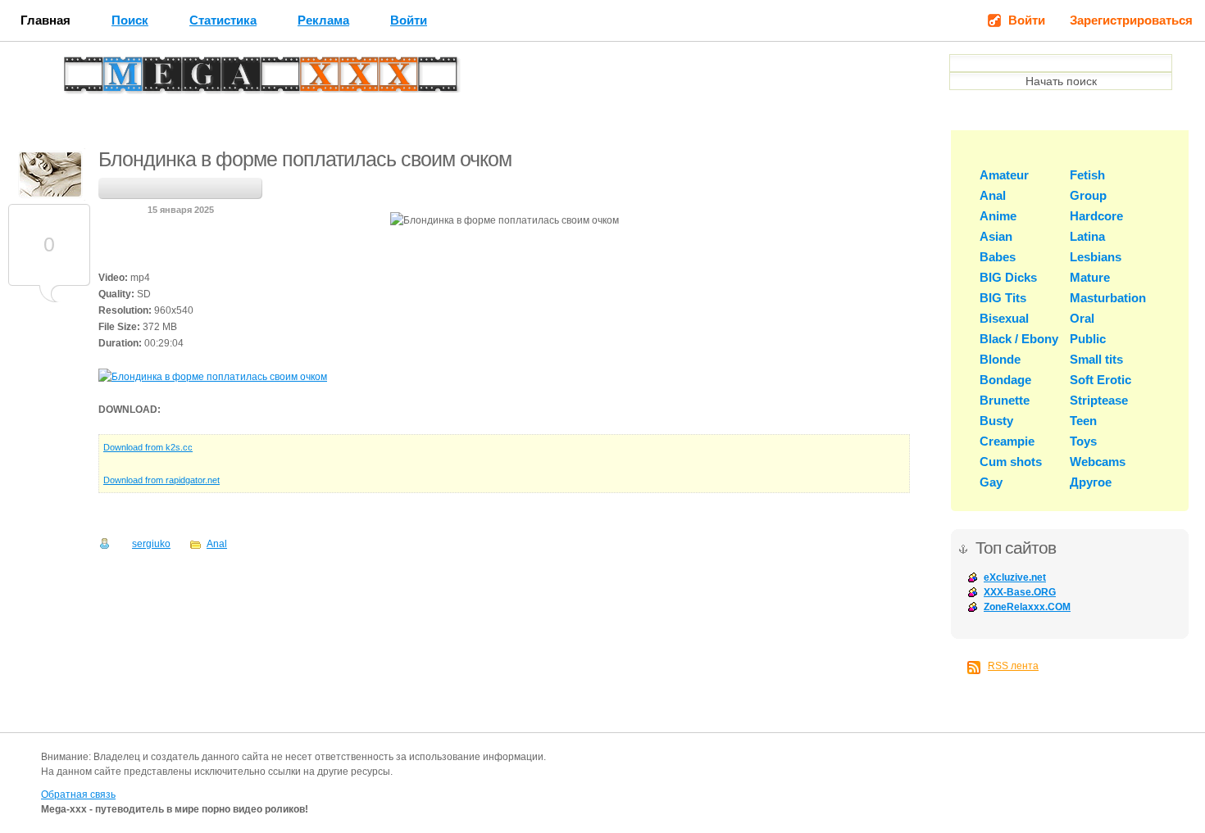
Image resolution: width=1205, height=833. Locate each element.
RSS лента (1013, 666)
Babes (998, 257)
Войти (408, 20)
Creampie (1007, 441)
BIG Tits (1003, 298)
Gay (991, 482)
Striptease (1099, 400)
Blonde (1000, 359)
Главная (45, 20)
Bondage (1005, 380)
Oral (1082, 318)
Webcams (1097, 462)
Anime (998, 216)
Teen (1083, 421)
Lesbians (1095, 257)
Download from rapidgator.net (161, 480)
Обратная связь (78, 794)
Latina (1087, 236)
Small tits (1096, 359)
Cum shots (1011, 462)
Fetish (1087, 175)
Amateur (1004, 175)
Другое (1091, 482)
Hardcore (1096, 216)
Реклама (323, 20)
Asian (996, 236)
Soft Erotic (1100, 380)
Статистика (223, 20)
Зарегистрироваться (1131, 20)
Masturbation (1108, 298)
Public (1088, 339)
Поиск (129, 20)
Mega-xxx (119, 79)
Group (1088, 195)
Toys (1083, 441)
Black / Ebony (1019, 339)
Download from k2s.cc (148, 447)
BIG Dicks (1008, 277)
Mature (1090, 277)
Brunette (1005, 400)
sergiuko (151, 544)
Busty (996, 421)
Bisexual (1004, 318)
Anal (217, 544)
